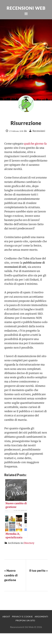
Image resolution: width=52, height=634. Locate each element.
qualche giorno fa (35, 143)
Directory (29, 543)
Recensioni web (26, 8)
